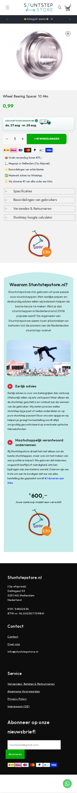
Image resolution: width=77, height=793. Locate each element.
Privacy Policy (17, 699)
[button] (7, 7)
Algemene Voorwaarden (23, 691)
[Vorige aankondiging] (7, 19)
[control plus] (23, 139)
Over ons (13, 644)
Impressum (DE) (18, 706)
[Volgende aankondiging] (70, 19)
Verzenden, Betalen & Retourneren (31, 684)
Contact (12, 636)
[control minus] (7, 139)
